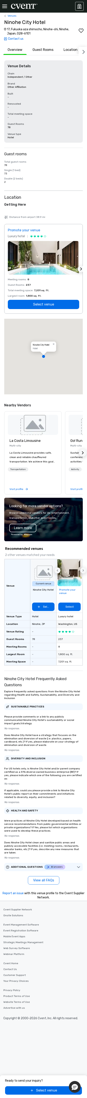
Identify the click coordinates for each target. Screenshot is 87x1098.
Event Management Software (21, 924)
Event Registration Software (20, 930)
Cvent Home (10, 963)
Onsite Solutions (13, 915)
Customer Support (14, 975)
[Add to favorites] (81, 30)
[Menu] (4, 6)
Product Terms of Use (16, 996)
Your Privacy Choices (16, 981)
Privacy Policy (11, 990)
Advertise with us (14, 1007)
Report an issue (13, 893)
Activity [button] (75, 469)
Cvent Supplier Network (17, 909)
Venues (12, 15)
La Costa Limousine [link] (25, 441)
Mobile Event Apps (14, 936)
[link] (33, 425)
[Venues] (79, 6)
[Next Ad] (81, 269)
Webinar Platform (13, 954)
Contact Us (10, 969)
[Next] (83, 51)
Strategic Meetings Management (23, 942)
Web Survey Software (16, 948)
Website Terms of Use (16, 1002)
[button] (43, 356)
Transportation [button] (18, 469)
